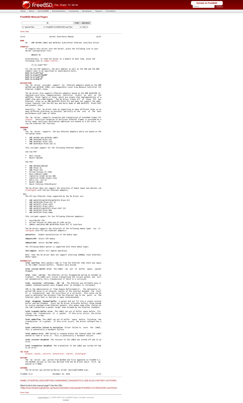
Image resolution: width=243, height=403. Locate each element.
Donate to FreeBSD (207, 3)
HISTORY (100, 381)
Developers (87, 11)
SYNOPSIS (33, 381)
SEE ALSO (89, 381)
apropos (86, 23)
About (31, 11)
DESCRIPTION (47, 381)
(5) (51, 61)
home (22, 31)
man (77, 23)
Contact (66, 400)
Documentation (58, 11)
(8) (30, 190)
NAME (23, 381)
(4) (28, 119)
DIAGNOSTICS (76, 381)
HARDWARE (61, 381)
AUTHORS (111, 381)
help (27, 31)
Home (23, 11)
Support (98, 11)
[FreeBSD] (49, 9)
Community (74, 11)
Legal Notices (43, 397)
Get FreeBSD (43, 11)
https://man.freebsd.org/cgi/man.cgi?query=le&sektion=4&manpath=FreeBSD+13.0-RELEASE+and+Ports (68, 388)
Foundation (111, 11)
